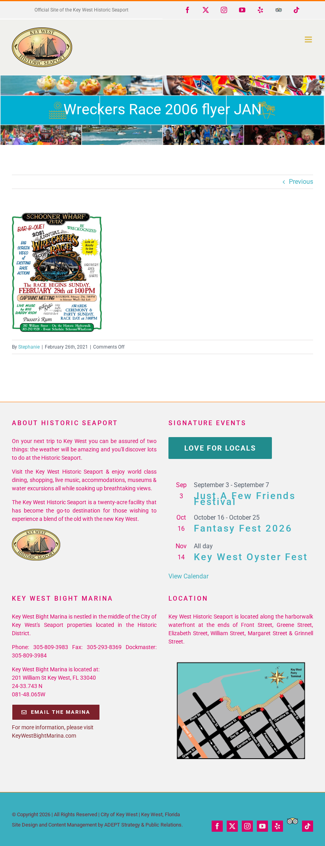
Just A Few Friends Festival (245, 498)
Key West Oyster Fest (251, 557)
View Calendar (188, 576)
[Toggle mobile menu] (309, 39)
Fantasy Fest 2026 (243, 528)
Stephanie (29, 347)
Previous (301, 181)
